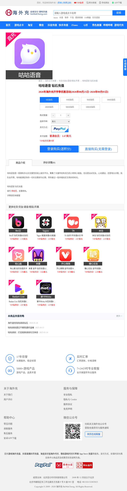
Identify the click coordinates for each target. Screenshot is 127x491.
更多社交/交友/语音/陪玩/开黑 (24, 207)
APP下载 (118, 3)
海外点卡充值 (50, 81)
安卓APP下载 (10, 438)
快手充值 (63, 25)
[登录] (59, 3)
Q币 (86, 25)
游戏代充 (119, 25)
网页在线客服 (93, 434)
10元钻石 (70, 100)
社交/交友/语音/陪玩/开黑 (69, 81)
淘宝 (30, 25)
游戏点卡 (19, 25)
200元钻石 (49, 107)
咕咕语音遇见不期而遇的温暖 (21, 327)
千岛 (72, 18)
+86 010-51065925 (90, 482)
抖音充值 (52, 25)
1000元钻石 (90, 107)
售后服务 (8, 433)
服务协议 (68, 404)
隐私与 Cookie (70, 399)
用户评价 (8, 399)
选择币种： (45, 121)
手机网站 (104, 3)
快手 (66, 18)
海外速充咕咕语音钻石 (18, 323)
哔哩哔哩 (108, 25)
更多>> (119, 316)
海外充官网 (26, 13)
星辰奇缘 (79, 18)
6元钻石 (49, 100)
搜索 (118, 12)
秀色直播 (96, 25)
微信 (41, 25)
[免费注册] (67, 3)
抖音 (61, 18)
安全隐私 (68, 395)
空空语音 (96, 18)
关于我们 (8, 395)
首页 (8, 25)
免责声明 (68, 409)
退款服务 (8, 428)
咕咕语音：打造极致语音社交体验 (23, 332)
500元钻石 (70, 107)
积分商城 (91, 3)
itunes (56, 18)
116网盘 (87, 18)
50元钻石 (90, 100)
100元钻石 (111, 100)
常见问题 (8, 424)
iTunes (74, 25)
